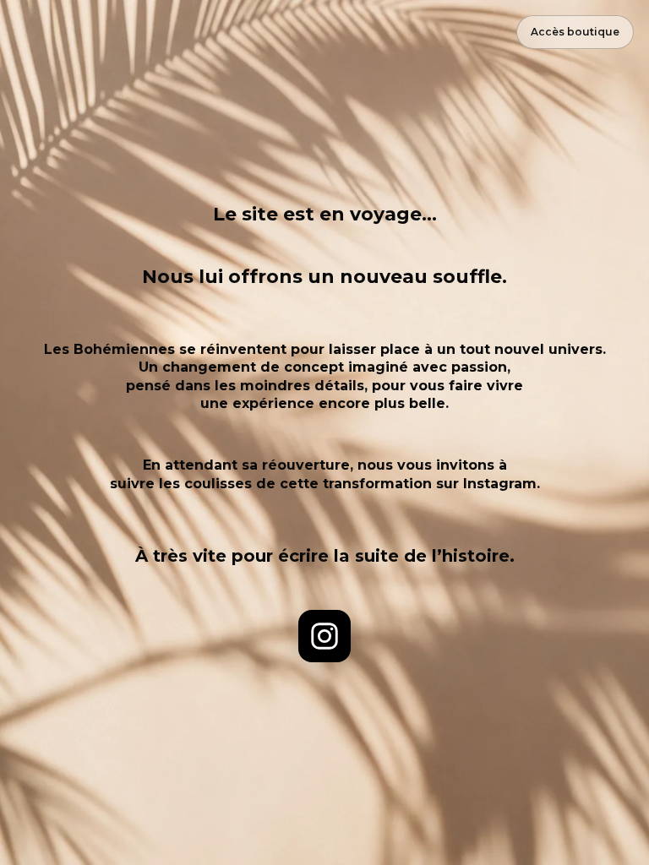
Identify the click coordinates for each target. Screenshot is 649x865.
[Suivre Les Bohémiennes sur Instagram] (324, 636)
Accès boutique (575, 31)
